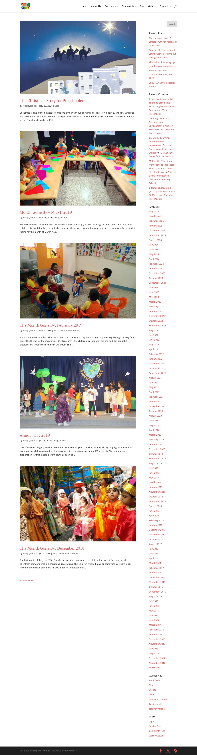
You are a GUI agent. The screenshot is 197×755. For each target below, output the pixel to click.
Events (64, 217)
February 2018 (156, 520)
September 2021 (157, 373)
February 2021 (156, 396)
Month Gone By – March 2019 (46, 212)
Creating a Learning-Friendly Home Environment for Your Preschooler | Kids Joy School (160, 145)
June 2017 (154, 553)
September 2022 (157, 325)
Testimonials (129, 6)
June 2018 (154, 510)
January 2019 (155, 487)
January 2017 (155, 572)
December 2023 (157, 273)
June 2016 (154, 605)
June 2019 (154, 472)
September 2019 (157, 458)
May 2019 (154, 477)
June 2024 (154, 249)
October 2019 (156, 453)
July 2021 (153, 382)
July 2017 (153, 548)
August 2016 (155, 596)
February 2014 (156, 629)
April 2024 (154, 259)
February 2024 (156, 263)
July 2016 (153, 601)
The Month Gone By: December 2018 (52, 548)
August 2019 (155, 463)
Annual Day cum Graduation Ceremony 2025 (160, 74)
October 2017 (156, 539)
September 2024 (157, 235)
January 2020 (155, 444)
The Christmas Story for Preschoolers (52, 100)
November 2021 (157, 363)
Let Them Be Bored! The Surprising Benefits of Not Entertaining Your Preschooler (162, 106)
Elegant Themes (41, 750)
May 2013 (154, 653)
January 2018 (155, 525)
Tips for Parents (157, 708)
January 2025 (155, 225)
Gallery (152, 6)
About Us (96, 6)
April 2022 (154, 349)
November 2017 (157, 534)
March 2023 (155, 301)
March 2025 (155, 216)
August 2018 (155, 506)
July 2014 (153, 615)
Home (84, 6)
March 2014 (155, 624)
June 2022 (154, 339)
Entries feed (155, 726)
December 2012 (157, 658)
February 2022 (156, 354)
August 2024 (155, 240)
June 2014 (154, 620)
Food (151, 694)
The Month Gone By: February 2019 (51, 325)
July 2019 (153, 468)
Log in (152, 721)
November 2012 (157, 662)
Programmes (111, 6)
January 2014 (155, 634)
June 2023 (154, 292)
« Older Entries (27, 580)
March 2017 (155, 563)
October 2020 (156, 411)
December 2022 (157, 315)
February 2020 (156, 439)
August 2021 (155, 377)
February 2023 (156, 306)
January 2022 (155, 358)
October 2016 (156, 586)
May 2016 (154, 610)
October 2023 (156, 278)
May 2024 (154, 254)
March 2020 (155, 434)
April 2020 (154, 430)
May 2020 (154, 425)
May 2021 (154, 387)
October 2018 (156, 496)
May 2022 (154, 344)
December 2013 (157, 639)
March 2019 (155, 482)
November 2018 (157, 491)
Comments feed (157, 730)
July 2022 (153, 335)
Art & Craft (154, 680)
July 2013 (153, 648)
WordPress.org (156, 735)
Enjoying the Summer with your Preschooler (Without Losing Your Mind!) (162, 54)
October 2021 (156, 368)
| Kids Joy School (157, 99)
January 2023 (155, 311)
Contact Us (165, 6)
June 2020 (154, 420)
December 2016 (157, 577)
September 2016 (157, 591)
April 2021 (154, 392)
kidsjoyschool (30, 105)
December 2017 (157, 529)
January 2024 (155, 268)
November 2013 (157, 643)
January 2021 (155, 401)
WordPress (71, 750)
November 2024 (157, 230)
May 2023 (154, 296)
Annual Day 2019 (35, 435)
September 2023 (157, 282)
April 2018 (154, 515)
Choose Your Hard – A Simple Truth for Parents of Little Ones (163, 42)
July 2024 (153, 244)
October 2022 (156, 320)
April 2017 (154, 558)
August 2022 (155, 330)
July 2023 (153, 287)
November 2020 (157, 406)
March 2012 (155, 667)
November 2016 (157, 582)
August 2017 (155, 544)
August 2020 (155, 415)
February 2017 (156, 567)
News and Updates (69, 330)
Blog (142, 6)
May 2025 (154, 211)
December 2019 (157, 449)
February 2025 (156, 220)
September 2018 (157, 501)
